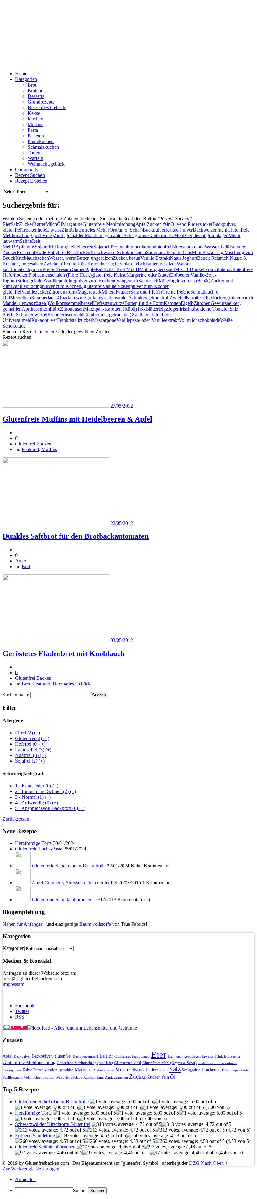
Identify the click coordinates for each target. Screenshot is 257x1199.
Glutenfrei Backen (39, 35)
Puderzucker (200, 224)
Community (27, 169)
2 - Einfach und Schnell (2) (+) (45, 791)
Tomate (17, 269)
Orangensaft (126, 280)
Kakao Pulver (179, 229)
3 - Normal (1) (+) (33, 797)
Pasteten (36, 135)
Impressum (13, 984)
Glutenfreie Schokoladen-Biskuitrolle (69, 865)
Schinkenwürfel (31, 314)
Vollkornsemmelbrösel (71, 303)
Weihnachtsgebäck (46, 164)
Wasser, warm (62, 258)
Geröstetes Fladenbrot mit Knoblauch (64, 653)
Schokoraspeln (131, 252)
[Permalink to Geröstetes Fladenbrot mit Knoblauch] (56, 640)
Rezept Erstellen (31, 181)
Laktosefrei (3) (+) (33, 749)
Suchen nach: (16, 694)
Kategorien (26, 79)
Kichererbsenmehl (65, 314)
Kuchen (35, 118)
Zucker (26, 224)
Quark (64, 297)
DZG (194, 1163)
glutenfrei (162, 246)
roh (166, 297)
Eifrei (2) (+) (27, 732)
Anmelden (25, 1179)
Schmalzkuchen (43, 147)
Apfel (141, 224)
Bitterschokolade (188, 246)
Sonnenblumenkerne (132, 246)
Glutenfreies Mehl (166, 235)
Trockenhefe (33, 229)
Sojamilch (45, 246)
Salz (15, 224)
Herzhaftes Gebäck (47, 107)
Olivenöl (179, 224)
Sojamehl (102, 246)
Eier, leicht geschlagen (206, 235)
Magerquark (89, 292)
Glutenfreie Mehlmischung (108, 224)
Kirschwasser (103, 252)
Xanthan (139, 314)
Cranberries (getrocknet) (107, 314)
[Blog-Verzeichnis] (15, 1028)
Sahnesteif (148, 280)
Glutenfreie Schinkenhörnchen (62, 899)
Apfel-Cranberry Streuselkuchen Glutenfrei (74, 882)
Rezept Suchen (30, 175)
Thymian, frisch (129, 263)
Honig (61, 246)
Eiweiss (53, 229)
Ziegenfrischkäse (182, 309)
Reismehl (26, 252)
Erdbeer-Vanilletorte (35, 1135)
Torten (34, 152)
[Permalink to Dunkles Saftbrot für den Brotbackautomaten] (56, 523)
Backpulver (154, 229)
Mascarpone (104, 320)
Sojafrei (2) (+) (30, 761)
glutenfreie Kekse (109, 275)
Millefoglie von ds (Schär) (184, 280)
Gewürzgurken (85, 297)
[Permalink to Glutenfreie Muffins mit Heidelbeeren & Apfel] (56, 405)
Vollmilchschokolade (199, 320)
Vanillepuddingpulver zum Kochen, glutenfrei (57, 286)
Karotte (193, 297)
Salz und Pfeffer (146, 292)
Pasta (33, 130)
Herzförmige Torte (33, 843)
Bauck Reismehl (213, 258)
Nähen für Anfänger (22, 924)
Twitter (22, 1011)
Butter (39, 224)
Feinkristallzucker (74, 320)
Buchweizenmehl (210, 229)
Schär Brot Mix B (121, 269)
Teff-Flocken (213, 297)
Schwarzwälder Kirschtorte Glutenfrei (52, 1124)
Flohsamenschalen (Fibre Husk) (60, 275)
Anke (20, 560)
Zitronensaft (72, 309)
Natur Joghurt (183, 258)
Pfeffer (49, 269)
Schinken (138, 297)
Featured (30, 449)
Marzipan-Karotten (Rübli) (110, 309)
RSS (19, 1017)
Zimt (66, 229)
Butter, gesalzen (161, 263)
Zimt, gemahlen (69, 235)
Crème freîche (176, 292)
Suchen (80, 1190)
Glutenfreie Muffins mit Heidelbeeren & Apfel (77, 419)
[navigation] (128, 1185)
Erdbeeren (180, 275)
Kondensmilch (114, 297)
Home (21, 73)
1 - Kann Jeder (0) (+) (36, 785)
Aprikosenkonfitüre (41, 309)
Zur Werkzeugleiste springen (31, 1168)
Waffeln (35, 158)
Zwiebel (178, 297)
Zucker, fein (158, 224)
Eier (7, 224)
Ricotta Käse (74, 263)
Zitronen (202, 303)
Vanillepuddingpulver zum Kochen (79, 280)
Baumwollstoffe (95, 924)
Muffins (35, 124)
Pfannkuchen (41, 141)
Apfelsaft (95, 269)
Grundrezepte (41, 101)
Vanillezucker (34, 292)
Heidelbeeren (80, 246)
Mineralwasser (116, 292)
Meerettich (20, 297)
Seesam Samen (71, 269)
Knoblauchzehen (32, 258)
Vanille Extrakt (155, 258)
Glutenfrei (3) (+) (32, 738)
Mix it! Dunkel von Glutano (202, 269)
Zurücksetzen (16, 819)
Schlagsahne (136, 235)
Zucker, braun (126, 258)
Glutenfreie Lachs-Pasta (38, 848)
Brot (32, 85)
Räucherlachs (44, 297)
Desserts (36, 96)
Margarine (72, 224)
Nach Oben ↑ (214, 1163)
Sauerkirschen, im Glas (169, 252)
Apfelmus (25, 246)
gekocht (155, 297)
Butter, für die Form (144, 303)
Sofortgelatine (31, 280)
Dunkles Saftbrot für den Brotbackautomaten (76, 536)
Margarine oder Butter (148, 275)
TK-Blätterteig (151, 309)
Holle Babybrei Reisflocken (62, 252)
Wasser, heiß (217, 246)
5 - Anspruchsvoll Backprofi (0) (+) (50, 808)
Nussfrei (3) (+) (30, 755)
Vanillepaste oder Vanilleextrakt (147, 320)
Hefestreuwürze (108, 303)
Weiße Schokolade (68, 1077)
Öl (59, 224)
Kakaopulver (44, 320)
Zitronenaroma (62, 292)
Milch (51, 224)
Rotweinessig (100, 263)
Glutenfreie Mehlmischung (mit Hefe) (85, 1063)
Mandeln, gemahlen (104, 235)
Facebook (24, 1005)
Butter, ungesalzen (94, 258)
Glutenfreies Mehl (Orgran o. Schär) (107, 229)
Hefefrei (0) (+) (30, 744)
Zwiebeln (52, 263)
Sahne (26, 241)
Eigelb (187, 303)
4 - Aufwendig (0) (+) (36, 802)
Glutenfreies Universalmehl (217, 1063)
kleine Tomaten (214, 309)
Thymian (33, 269)
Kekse (34, 113)
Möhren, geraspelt (157, 269)
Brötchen (37, 90)
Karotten (172, 303)
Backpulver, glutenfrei (51, 1055)
